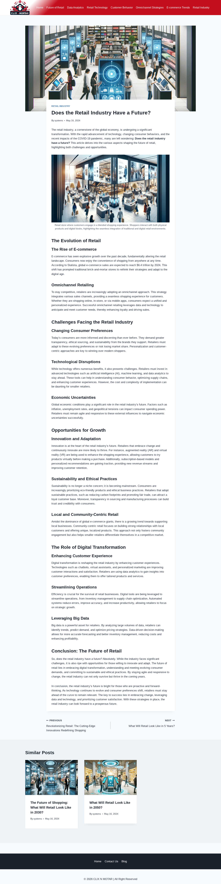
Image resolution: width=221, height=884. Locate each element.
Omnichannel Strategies (150, 7)
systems (59, 120)
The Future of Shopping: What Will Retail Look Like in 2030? (50, 807)
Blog (124, 861)
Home (39, 7)
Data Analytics (75, 7)
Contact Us (111, 861)
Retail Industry (201, 7)
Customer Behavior (122, 7)
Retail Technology (97, 7)
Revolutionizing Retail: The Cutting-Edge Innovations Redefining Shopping (70, 725)
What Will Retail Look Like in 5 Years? (152, 723)
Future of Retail (55, 7)
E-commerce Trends (178, 7)
